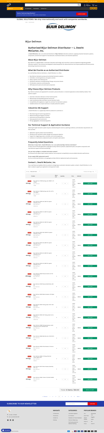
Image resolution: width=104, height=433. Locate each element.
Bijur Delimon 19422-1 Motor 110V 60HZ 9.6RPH (43, 377)
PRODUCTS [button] (10, 8)
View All (92, 423)
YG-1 (85, 413)
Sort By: (27, 171)
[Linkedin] (96, 8)
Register (88, 5)
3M (91, 421)
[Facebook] (91, 8)
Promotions (36, 8)
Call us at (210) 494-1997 (14, 416)
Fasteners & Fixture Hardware (75, 417)
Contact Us (43, 8)
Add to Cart (90, 183)
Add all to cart (90, 389)
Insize (85, 423)
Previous (45, 396)
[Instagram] (93, 8)
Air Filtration (71, 415)
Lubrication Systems (72, 413)
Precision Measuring (72, 420)
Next (78, 396)
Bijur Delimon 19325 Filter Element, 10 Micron (43, 346)
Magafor (93, 417)
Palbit (92, 419)
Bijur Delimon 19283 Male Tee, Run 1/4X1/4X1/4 (43, 336)
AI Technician (28, 8)
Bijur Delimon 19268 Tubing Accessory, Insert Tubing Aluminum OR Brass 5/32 (43, 326)
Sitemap (55, 420)
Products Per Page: (88, 171)
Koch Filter (86, 415)
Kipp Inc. (86, 421)
